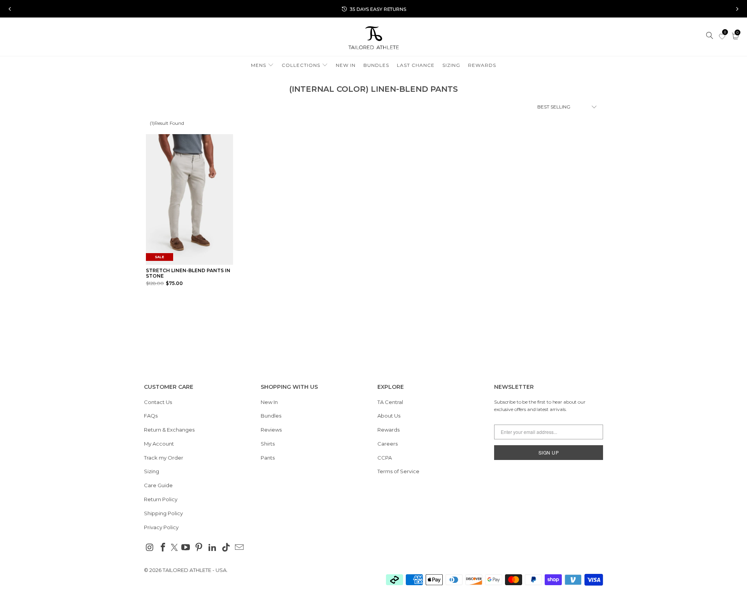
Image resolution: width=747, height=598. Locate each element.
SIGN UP (548, 452)
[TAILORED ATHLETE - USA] (373, 38)
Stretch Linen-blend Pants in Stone (188, 273)
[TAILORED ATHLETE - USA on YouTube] (185, 548)
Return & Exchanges (169, 430)
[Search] (710, 36)
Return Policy (160, 499)
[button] (262, 65)
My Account (159, 444)
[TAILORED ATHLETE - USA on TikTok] (226, 548)
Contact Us (158, 402)
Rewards (388, 430)
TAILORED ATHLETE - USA (194, 570)
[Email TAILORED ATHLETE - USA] (239, 548)
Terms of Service (398, 471)
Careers (387, 444)
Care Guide (158, 485)
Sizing (151, 471)
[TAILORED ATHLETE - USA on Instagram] (150, 548)
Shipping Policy (163, 513)
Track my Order (163, 458)
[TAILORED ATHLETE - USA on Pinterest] (199, 548)
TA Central (390, 402)
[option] (373, 8)
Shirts (268, 444)
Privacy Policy (161, 527)
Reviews (271, 430)
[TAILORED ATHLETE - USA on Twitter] (174, 548)
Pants (268, 458)
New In (269, 402)
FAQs (151, 416)
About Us (388, 416)
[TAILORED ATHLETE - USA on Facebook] (163, 548)
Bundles (271, 416)
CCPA (384, 458)
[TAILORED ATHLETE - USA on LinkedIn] (213, 548)
